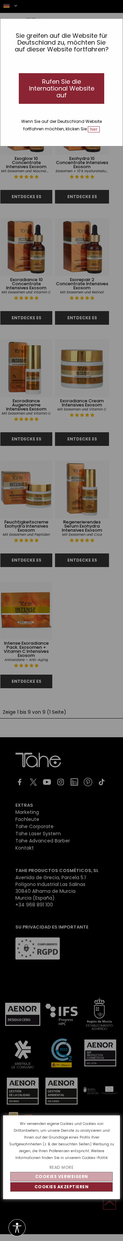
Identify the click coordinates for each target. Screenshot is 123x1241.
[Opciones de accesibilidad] (17, 1228)
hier (93, 129)
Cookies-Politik (95, 1157)
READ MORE (62, 1167)
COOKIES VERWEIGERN (61, 1176)
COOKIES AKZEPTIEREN (62, 1187)
